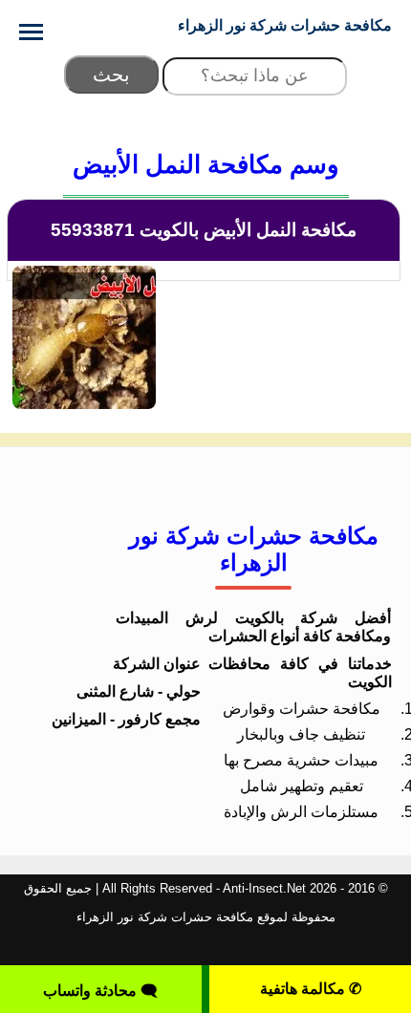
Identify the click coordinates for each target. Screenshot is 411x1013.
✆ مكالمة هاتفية (310, 989)
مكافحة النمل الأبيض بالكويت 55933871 (204, 230)
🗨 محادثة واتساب (100, 990)
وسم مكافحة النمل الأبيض (206, 164)
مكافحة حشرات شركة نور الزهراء (285, 25)
